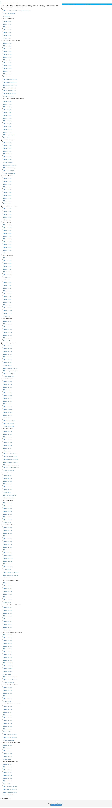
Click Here (106, 4)
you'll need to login (60, 803)
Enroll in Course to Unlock (56, 804)
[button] (4, 2)
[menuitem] (0, 1)
